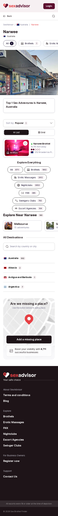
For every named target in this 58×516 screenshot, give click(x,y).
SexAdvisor (8, 25)
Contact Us (10, 477)
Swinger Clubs (12, 446)
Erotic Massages (13, 422)
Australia (24, 25)
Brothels (8, 416)
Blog (6, 401)
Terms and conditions (16, 395)
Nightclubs (10, 434)
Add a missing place (29, 339)
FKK (5, 428)
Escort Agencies (13, 440)
